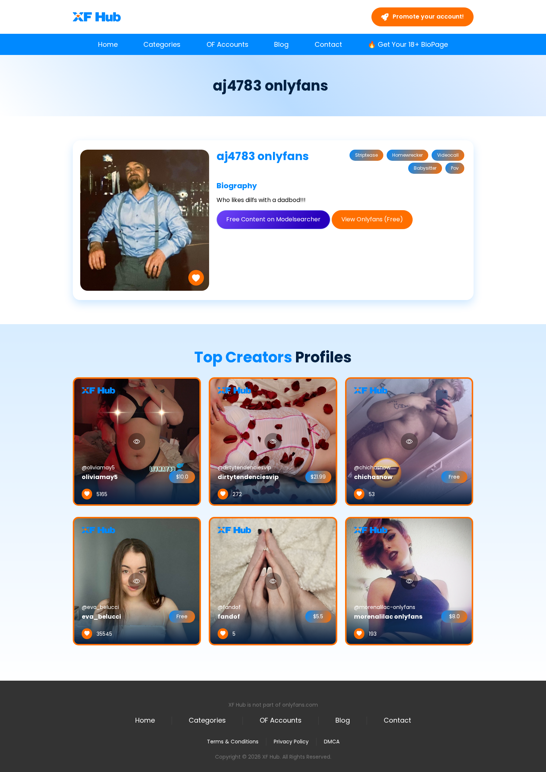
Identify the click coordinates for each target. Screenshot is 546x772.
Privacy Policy (291, 741)
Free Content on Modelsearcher (273, 219)
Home (108, 44)
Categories (162, 44)
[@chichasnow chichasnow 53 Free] (409, 441)
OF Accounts (227, 44)
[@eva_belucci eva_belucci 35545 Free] (137, 580)
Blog (281, 44)
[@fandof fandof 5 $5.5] (273, 580)
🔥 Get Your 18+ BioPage (408, 44)
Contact (328, 44)
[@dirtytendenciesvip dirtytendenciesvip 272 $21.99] (273, 441)
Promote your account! (427, 16)
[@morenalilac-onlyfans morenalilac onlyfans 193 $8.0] (409, 580)
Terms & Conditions (233, 741)
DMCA (331, 742)
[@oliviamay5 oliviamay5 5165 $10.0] (137, 441)
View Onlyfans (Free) (372, 219)
